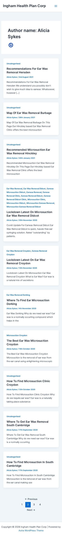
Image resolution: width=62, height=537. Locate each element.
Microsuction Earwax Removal (40, 203)
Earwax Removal (34, 192)
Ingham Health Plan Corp (24, 6)
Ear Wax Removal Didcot (34, 188)
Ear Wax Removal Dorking (18, 295)
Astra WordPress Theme (31, 530)
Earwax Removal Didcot (32, 196)
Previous (31, 499)
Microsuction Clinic (36, 199)
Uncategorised (13, 63)
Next (31, 509)
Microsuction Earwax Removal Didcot (24, 207)
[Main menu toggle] (56, 6)
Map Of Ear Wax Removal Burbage (29, 112)
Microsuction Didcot (16, 203)
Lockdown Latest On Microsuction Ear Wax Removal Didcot (29, 213)
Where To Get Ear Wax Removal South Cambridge (27, 423)
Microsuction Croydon (17, 335)
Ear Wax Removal (14, 188)
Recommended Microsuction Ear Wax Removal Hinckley (28, 151)
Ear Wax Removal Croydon (19, 251)
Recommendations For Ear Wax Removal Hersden (27, 70)
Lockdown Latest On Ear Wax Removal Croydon (26, 261)
